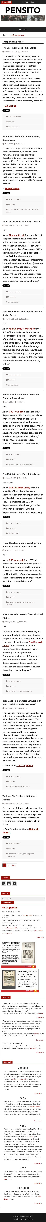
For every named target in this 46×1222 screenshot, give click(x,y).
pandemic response (24, 209)
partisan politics (13, 127)
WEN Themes (29, 1219)
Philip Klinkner (12, 188)
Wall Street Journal (19, 1079)
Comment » (40, 937)
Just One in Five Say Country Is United (21, 221)
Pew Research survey (19, 487)
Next (13, 865)
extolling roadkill (11, 928)
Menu (24, 29)
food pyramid (27, 915)
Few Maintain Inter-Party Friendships (21, 473)
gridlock (19, 854)
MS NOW (41, 1013)
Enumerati (11, 297)
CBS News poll (16, 411)
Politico (36, 1034)
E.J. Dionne (10, 105)
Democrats (12, 854)
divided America (13, 691)
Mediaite (33, 1048)
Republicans (10, 856)
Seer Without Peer (28, 2)
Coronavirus (12, 209)
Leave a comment (14, 117)
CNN (31, 1136)
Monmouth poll (17, 235)
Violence (9, 605)
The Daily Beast (25, 765)
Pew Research (35, 1106)
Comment (37, 1093)
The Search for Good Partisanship (19, 47)
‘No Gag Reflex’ (10, 907)
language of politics (15, 602)
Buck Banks (24, 52)
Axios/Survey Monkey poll (22, 328)
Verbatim (11, 122)
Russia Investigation (27, 464)
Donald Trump (13, 786)
